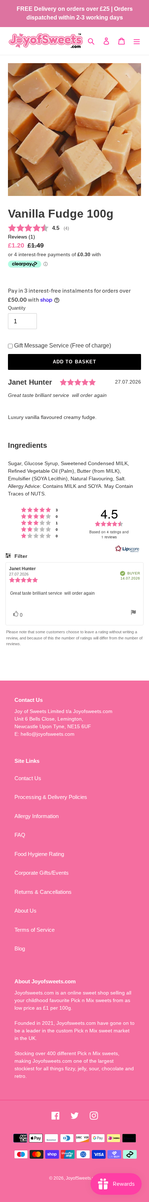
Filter (20, 556)
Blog (19, 948)
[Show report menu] (133, 613)
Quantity (17, 308)
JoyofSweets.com (83, 1178)
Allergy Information (36, 816)
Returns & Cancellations (43, 892)
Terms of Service (34, 930)
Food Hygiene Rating (39, 854)
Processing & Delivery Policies (50, 797)
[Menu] (136, 41)
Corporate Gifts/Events (41, 873)
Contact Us (27, 778)
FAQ (19, 835)
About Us (25, 911)
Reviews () (21, 237)
